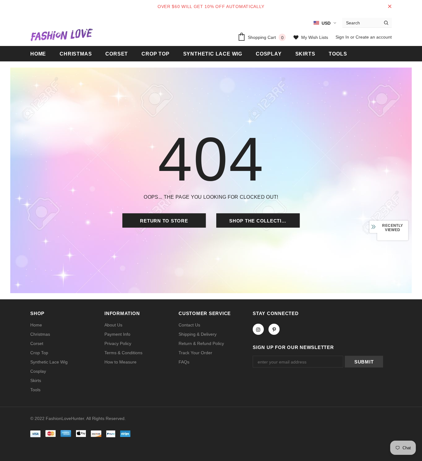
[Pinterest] (274, 329)
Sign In (342, 37)
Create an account (374, 37)
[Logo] (61, 34)
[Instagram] (258, 329)
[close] (389, 6)
